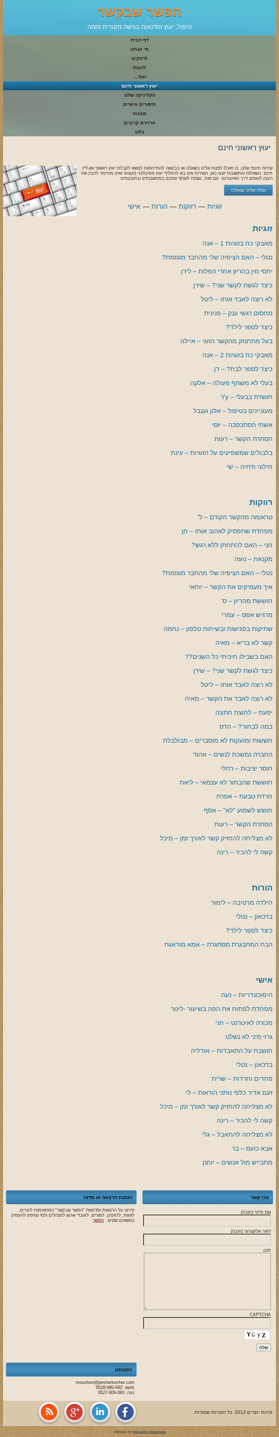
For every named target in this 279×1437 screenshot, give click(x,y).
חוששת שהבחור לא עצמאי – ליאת (226, 782)
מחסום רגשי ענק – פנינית (238, 313)
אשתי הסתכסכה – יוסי (242, 424)
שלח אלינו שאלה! (248, 190)
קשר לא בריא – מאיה (244, 642)
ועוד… (139, 76)
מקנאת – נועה (253, 559)
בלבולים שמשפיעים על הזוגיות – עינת (222, 452)
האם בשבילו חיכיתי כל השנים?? (229, 656)
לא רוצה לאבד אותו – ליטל (237, 299)
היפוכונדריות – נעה (247, 994)
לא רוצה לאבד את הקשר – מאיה (229, 698)
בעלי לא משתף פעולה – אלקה (231, 382)
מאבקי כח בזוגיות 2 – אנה (237, 355)
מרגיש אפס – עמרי (247, 614)
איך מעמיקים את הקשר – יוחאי (231, 586)
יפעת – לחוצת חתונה (244, 712)
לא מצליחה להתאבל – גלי (237, 1134)
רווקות (187, 206)
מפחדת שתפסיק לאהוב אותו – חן (227, 531)
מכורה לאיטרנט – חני (244, 1022)
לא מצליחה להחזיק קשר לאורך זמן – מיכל (216, 838)
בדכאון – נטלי (254, 916)
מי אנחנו (139, 49)
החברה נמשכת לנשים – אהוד (233, 754)
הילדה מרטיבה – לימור (242, 902)
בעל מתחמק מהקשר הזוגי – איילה (226, 341)
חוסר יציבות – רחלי (247, 768)
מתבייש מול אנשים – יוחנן (237, 1162)
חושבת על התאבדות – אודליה (232, 1050)
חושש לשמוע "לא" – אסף (238, 810)
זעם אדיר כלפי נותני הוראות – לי (229, 1092)
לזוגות (139, 67)
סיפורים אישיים (139, 104)
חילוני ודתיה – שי (250, 466)
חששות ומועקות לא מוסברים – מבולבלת (218, 740)
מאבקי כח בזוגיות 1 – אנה (237, 243)
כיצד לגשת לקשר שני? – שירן (233, 285)
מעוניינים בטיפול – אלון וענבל (233, 410)
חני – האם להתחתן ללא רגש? (232, 545)
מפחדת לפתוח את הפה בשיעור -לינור (222, 1008)
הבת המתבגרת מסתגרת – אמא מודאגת (218, 944)
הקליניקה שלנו (139, 95)
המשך (98, 1220)
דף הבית (140, 40)
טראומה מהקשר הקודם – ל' (235, 517)
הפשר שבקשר (140, 12)
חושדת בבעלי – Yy (247, 396)
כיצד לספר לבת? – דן (243, 369)
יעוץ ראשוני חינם (139, 86)
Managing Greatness (149, 1432)
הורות (159, 206)
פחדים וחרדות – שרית (242, 1078)
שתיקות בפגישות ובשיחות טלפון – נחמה (218, 628)
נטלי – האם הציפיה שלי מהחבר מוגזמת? (217, 257)
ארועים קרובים (139, 122)
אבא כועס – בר (252, 1148)
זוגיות (214, 206)
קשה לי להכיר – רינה (245, 852)
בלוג (139, 132)
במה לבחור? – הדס (246, 726)
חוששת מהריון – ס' (247, 600)
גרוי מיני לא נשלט (249, 1036)
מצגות (139, 113)
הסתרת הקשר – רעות (243, 438)
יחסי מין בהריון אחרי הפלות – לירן (227, 271)
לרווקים (140, 58)
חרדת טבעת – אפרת (244, 796)
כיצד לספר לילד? (249, 327)
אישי (134, 206)
